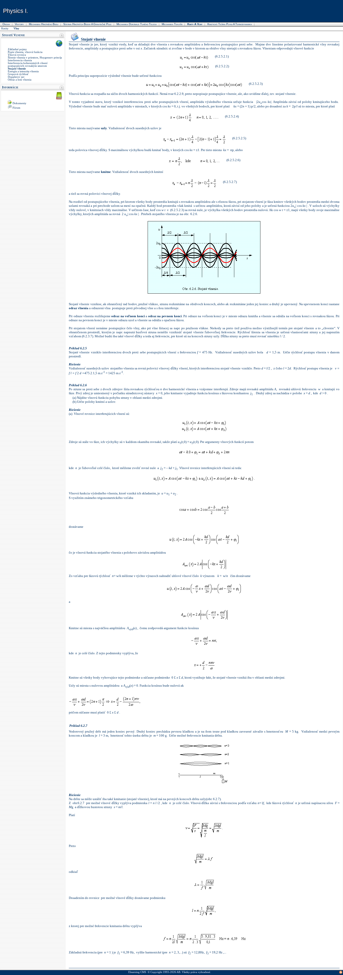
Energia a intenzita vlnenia (23, 71)
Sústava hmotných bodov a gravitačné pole (87, 24)
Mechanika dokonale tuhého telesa (137, 24)
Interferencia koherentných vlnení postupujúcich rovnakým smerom (27, 64)
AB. (179, 972)
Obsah (6, 24)
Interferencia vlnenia (20, 60)
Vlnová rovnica (17, 54)
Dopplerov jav (16, 77)
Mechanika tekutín (172, 24)
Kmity (5, 28)
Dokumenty (19, 103)
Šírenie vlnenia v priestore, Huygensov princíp (35, 57)
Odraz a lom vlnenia (19, 79)
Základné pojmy (17, 49)
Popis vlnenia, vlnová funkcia (25, 52)
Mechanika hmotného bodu (43, 24)
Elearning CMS (137, 972)
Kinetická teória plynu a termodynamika (229, 24)
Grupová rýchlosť (18, 74)
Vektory (19, 24)
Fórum (16, 107)
